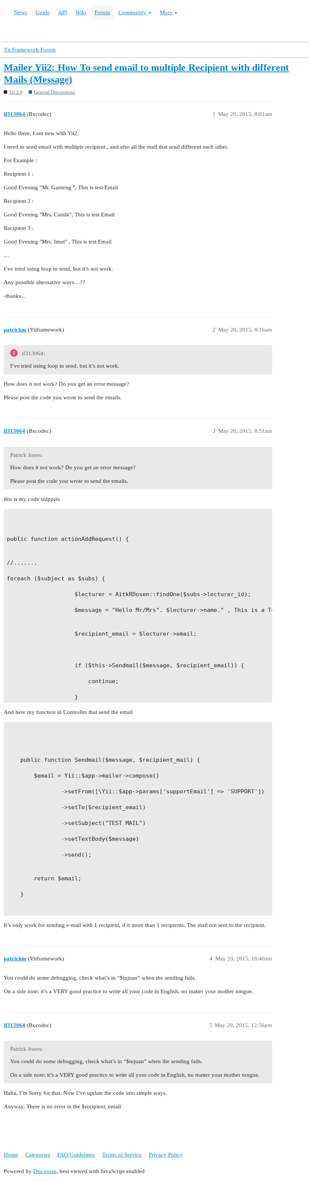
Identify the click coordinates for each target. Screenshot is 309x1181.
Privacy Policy (166, 1155)
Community (133, 12)
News (20, 12)
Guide (42, 12)
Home (11, 1155)
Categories (37, 1155)
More (167, 12)
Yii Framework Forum (30, 50)
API (62, 12)
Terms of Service (122, 1155)
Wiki (80, 12)
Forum (102, 12)
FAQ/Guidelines (76, 1155)
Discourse (45, 1171)
